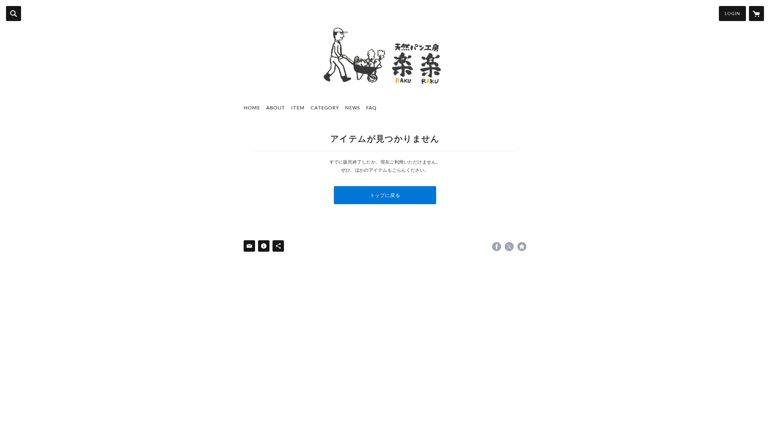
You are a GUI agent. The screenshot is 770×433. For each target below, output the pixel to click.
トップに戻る (385, 195)
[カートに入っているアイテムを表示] (756, 13)
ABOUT (275, 107)
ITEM (298, 107)
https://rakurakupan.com (521, 246)
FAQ (371, 107)
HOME (252, 107)
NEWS (352, 107)
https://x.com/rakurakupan (509, 246)
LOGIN (732, 13)
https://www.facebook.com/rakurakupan (496, 246)
